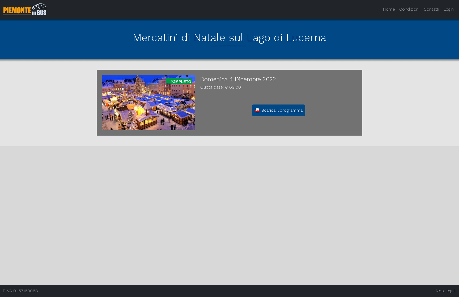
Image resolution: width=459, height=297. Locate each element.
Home (389, 9)
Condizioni (409, 9)
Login (448, 9)
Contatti (431, 9)
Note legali (446, 290)
